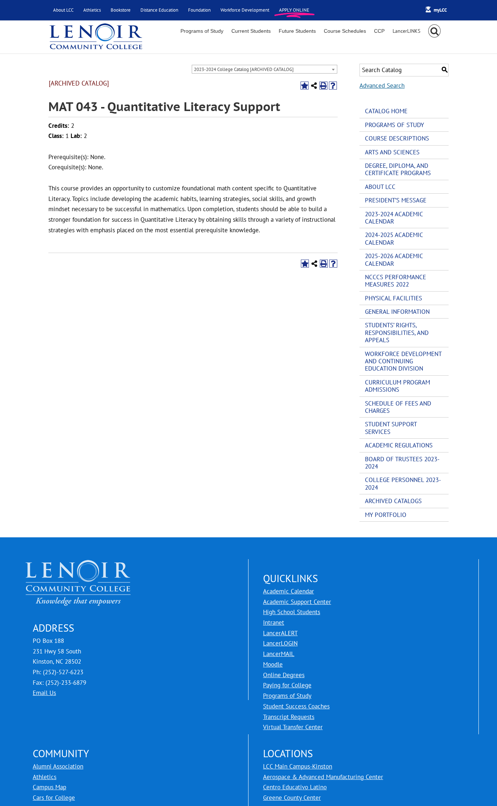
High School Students (291, 612)
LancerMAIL (278, 654)
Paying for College (287, 685)
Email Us (44, 693)
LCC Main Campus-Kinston (297, 766)
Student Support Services (391, 427)
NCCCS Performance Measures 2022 (395, 280)
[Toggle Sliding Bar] (406, 31)
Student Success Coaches (296, 706)
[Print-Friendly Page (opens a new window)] (323, 86)
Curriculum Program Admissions (397, 386)
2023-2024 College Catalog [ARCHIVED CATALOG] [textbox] (244, 69)
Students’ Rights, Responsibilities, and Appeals (397, 332)
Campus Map (49, 787)
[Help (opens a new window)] (333, 86)
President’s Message (395, 200)
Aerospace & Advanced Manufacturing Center (323, 777)
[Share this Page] (314, 86)
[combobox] (264, 69)
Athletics (44, 777)
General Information (397, 312)
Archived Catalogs (393, 501)
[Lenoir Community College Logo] (95, 37)
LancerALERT (280, 633)
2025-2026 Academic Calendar (394, 259)
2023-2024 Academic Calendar (394, 217)
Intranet (273, 623)
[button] (434, 31)
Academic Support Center (297, 602)
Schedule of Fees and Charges (398, 407)
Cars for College (54, 798)
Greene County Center (292, 798)
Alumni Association (58, 766)
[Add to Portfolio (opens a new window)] (305, 86)
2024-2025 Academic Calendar (394, 238)
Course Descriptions (397, 138)
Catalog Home (386, 111)
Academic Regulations (399, 445)
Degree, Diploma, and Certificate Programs (398, 169)
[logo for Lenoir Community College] (78, 564)
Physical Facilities (393, 298)
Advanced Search (382, 86)
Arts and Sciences (392, 152)
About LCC (380, 187)
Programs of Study (394, 125)
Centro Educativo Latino (295, 787)
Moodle (273, 664)
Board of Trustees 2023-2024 (402, 462)
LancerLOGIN (280, 643)
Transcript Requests (288, 717)
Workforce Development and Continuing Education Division (403, 361)
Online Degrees (284, 675)
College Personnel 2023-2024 (403, 483)
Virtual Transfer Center (293, 727)
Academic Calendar (288, 591)
